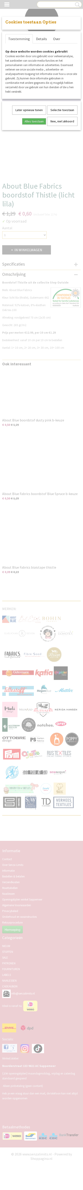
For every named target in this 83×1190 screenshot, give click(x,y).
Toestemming (19, 39)
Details (41, 39)
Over (56, 39)
